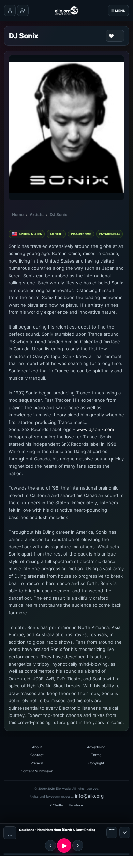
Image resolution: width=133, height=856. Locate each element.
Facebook (76, 805)
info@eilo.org (89, 796)
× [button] (124, 832)
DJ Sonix (58, 214)
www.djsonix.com (95, 429)
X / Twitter (57, 805)
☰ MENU (118, 11)
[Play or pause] (64, 845)
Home (18, 214)
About (37, 747)
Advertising (96, 747)
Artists (37, 214)
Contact (37, 755)
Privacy (37, 763)
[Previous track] (50, 845)
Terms (96, 755)
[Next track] (77, 845)
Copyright (96, 763)
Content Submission (37, 771)
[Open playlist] (111, 832)
